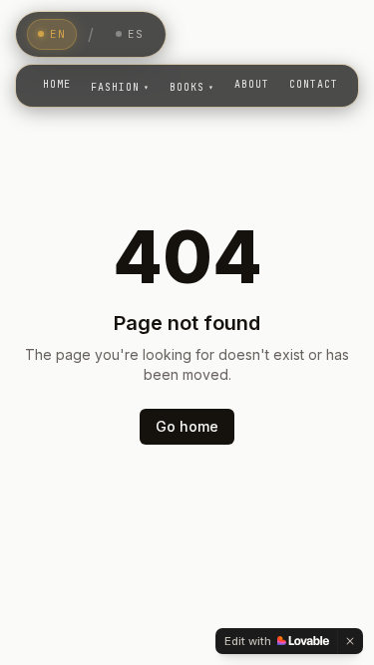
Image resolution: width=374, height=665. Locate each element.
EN (58, 34)
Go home (187, 426)
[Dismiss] (350, 641)
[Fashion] (120, 86)
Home (57, 84)
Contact (313, 84)
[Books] (192, 86)
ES (136, 34)
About (251, 84)
